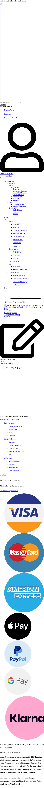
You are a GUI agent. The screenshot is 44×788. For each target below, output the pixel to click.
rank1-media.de (6, 748)
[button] (6, 176)
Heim (2, 361)
